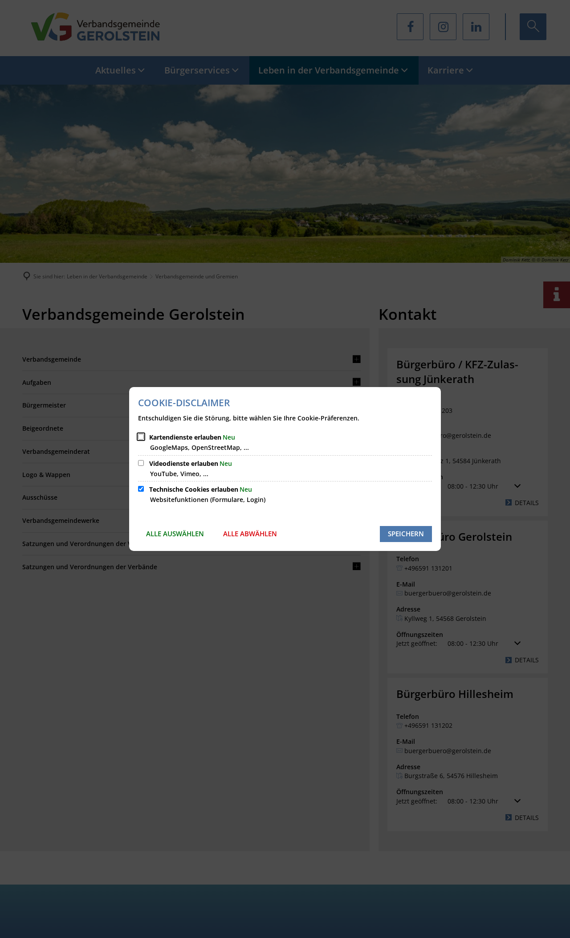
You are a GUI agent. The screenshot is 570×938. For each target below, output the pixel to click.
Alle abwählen (250, 533)
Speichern (406, 533)
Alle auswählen (175, 533)
